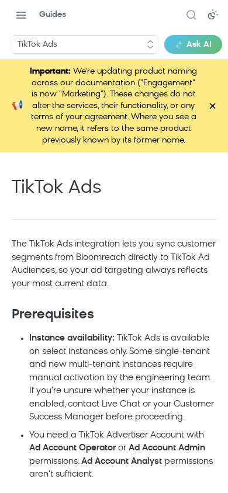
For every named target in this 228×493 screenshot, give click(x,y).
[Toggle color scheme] (212, 14)
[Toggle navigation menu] (21, 14)
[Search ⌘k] (191, 14)
